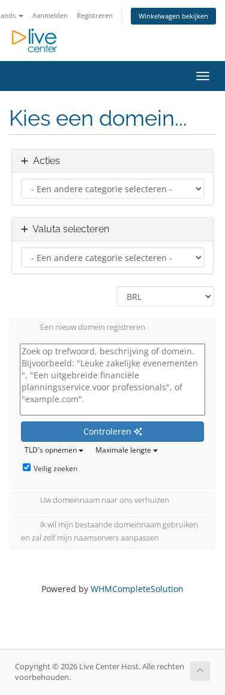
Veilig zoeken (55, 468)
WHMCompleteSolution (137, 588)
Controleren (108, 431)
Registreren (95, 15)
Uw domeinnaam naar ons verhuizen (104, 500)
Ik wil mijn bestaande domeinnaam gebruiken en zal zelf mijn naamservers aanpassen (109, 532)
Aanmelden (50, 15)
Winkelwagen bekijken (173, 15)
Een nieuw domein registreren (92, 327)
